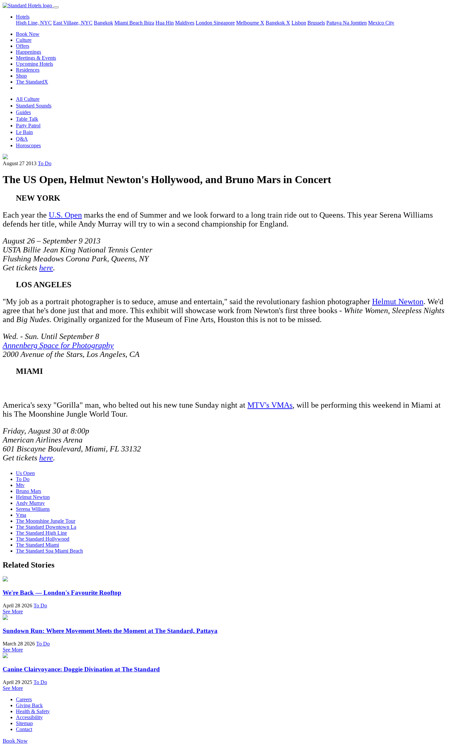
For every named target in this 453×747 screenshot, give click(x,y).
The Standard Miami (37, 545)
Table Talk (27, 119)
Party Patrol (28, 125)
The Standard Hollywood (42, 539)
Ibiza (149, 23)
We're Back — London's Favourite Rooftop (62, 592)
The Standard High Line (41, 533)
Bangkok (103, 23)
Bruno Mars (28, 491)
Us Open (25, 473)
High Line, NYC (34, 23)
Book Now (27, 34)
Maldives (184, 23)
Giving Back (29, 705)
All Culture (27, 99)
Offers (22, 46)
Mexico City (381, 23)
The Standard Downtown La (46, 527)
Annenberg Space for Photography (58, 345)
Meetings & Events (36, 58)
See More (13, 611)
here (46, 267)
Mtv (20, 485)
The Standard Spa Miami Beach (49, 551)
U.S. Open (65, 215)
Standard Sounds (33, 105)
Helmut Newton (397, 301)
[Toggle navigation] (56, 7)
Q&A (22, 139)
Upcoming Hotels (34, 64)
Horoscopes (28, 145)
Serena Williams (33, 509)
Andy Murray (30, 503)
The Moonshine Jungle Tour (45, 521)
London (205, 23)
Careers (24, 699)
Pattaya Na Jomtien (346, 23)
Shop (21, 76)
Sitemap (24, 723)
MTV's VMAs (269, 405)
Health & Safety (33, 711)
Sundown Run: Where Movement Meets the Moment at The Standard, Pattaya (110, 630)
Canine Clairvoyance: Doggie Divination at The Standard (81, 669)
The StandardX (32, 82)
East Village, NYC (73, 23)
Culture (24, 40)
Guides (23, 112)
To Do (44, 163)
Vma (21, 515)
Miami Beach (129, 23)
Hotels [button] (23, 17)
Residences (27, 70)
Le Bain (24, 132)
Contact (24, 729)
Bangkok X (278, 23)
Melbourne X (250, 23)
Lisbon (298, 23)
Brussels (316, 23)
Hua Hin (165, 23)
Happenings (28, 52)
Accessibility (29, 717)
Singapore (224, 23)
